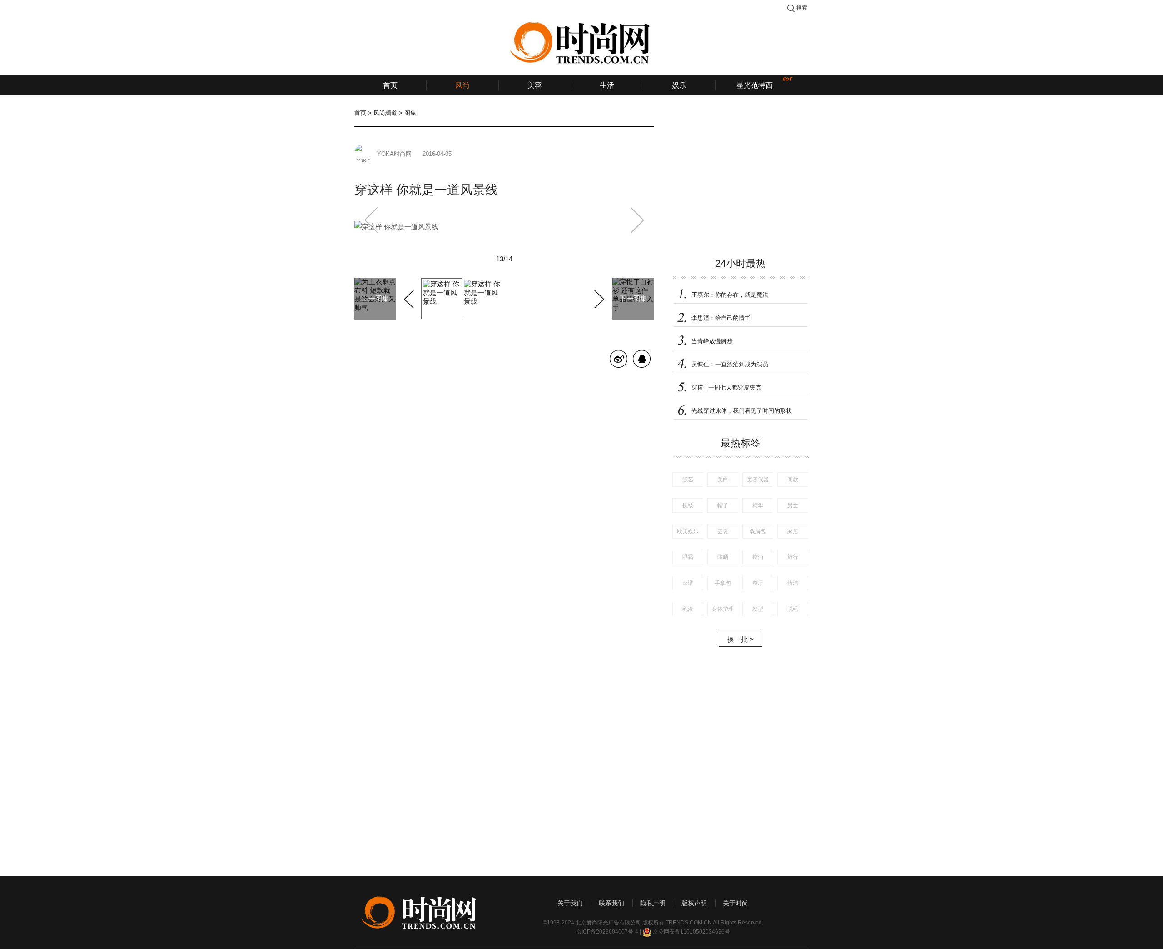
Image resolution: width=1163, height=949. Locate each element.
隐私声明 (653, 903)
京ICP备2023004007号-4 (607, 932)
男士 (792, 505)
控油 (757, 557)
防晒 (722, 557)
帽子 (722, 505)
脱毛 (792, 609)
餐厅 (757, 583)
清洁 (792, 583)
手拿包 (723, 583)
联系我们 (611, 903)
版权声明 (694, 903)
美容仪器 (758, 479)
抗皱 (687, 505)
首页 (390, 85)
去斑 (722, 531)
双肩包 (758, 531)
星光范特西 (754, 85)
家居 (792, 531)
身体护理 (723, 609)
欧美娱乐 (688, 531)
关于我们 (570, 903)
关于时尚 (735, 903)
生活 (607, 85)
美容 (534, 85)
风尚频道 (385, 113)
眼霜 (687, 557)
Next (598, 298)
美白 (722, 479)
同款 (792, 479)
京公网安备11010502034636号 (691, 932)
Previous (410, 298)
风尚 (462, 85)
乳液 (687, 609)
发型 (757, 609)
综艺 (687, 479)
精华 (757, 505)
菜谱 (687, 583)
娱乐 (679, 85)
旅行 (792, 557)
